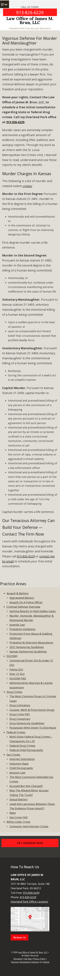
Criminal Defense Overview (23, 606)
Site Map (28, 959)
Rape (12, 813)
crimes (27, 186)
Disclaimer (18, 959)
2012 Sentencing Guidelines (26, 647)
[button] (7, 4)
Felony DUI (16, 669)
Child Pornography (21, 768)
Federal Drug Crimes (22, 745)
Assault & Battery (18, 593)
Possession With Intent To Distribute (32, 727)
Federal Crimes (16, 732)
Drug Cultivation (19, 705)
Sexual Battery (18, 799)
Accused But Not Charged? (26, 786)
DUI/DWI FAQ (17, 678)
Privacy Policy (39, 959)
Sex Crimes (13, 754)
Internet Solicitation (22, 759)
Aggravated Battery (21, 598)
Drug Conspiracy (19, 719)
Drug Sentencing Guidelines (26, 723)
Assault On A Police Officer (26, 602)
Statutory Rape (19, 763)
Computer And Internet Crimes (28, 826)
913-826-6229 (30, 12)
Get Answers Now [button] (30, 843)
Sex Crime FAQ (18, 817)
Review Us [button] (19, 937)
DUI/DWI (12, 656)
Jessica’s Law (17, 772)
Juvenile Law (17, 624)
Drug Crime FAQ (19, 714)
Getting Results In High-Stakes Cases (32, 611)
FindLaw (45, 962)
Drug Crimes (14, 692)
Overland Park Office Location (29, 901)
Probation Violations (22, 629)
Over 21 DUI (16, 674)
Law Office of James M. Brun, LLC (29, 20)
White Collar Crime (18, 822)
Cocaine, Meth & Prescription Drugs (31, 710)
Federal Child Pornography (26, 750)
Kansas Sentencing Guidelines (28, 651)
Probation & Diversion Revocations (31, 642)
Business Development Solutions (25, 962)
